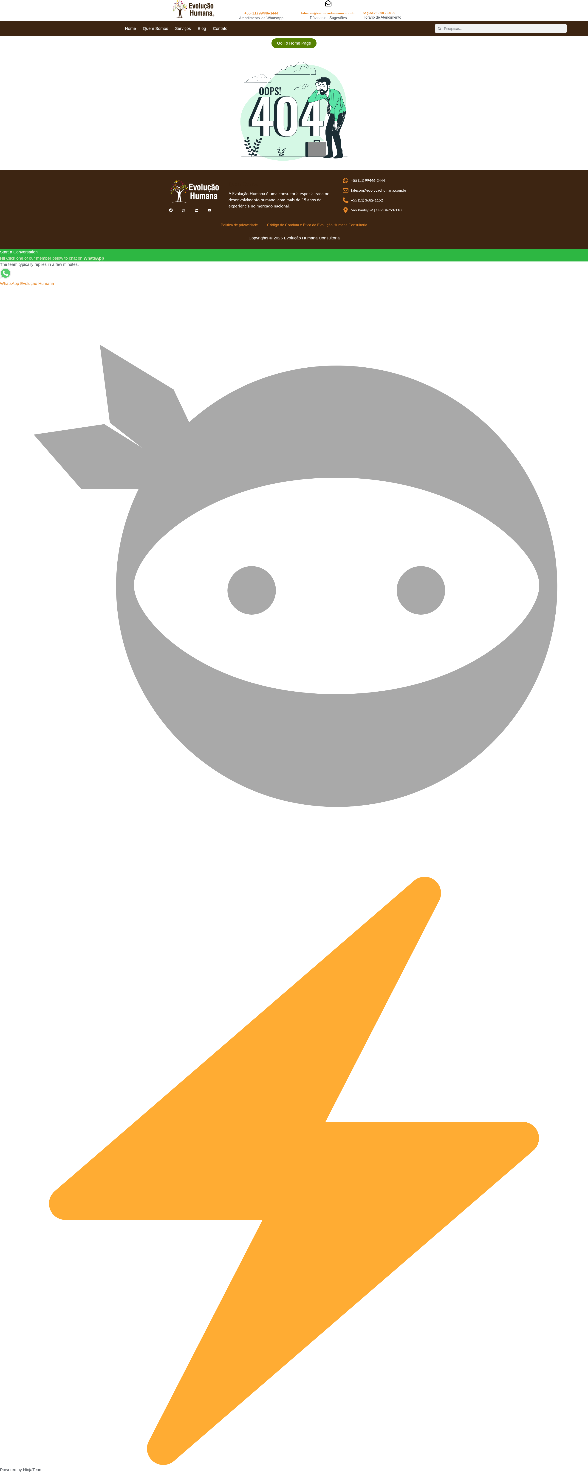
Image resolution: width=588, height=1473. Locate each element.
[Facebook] (170, 210)
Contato (220, 28)
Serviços (183, 28)
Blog (202, 28)
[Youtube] (209, 210)
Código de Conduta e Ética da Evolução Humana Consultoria (317, 225)
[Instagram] (183, 210)
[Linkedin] (196, 210)
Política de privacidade (239, 225)
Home (130, 28)
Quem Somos (155, 28)
